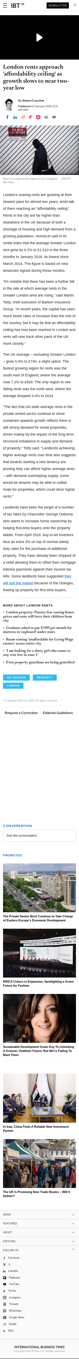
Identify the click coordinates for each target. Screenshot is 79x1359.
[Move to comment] (54, 117)
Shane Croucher (33, 100)
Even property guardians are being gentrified (40, 662)
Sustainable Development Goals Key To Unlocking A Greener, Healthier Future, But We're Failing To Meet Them (38, 1051)
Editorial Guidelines (58, 713)
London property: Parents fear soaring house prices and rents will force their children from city (38, 617)
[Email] (46, 117)
